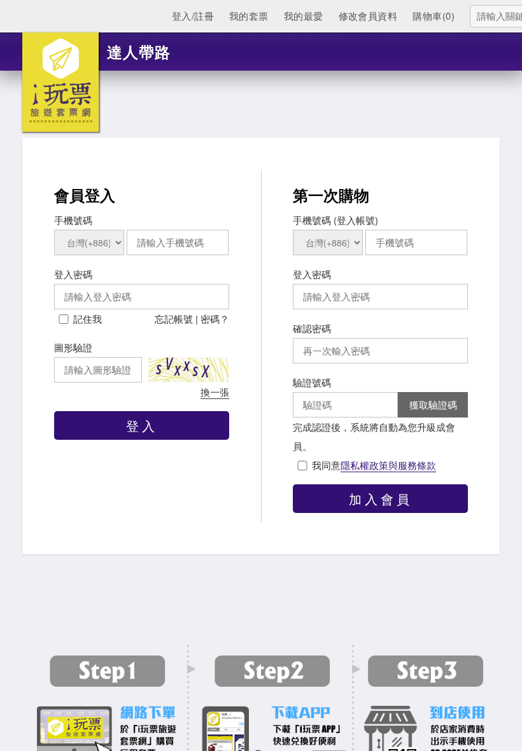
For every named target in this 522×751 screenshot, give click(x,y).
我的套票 (249, 15)
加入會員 (381, 498)
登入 (142, 425)
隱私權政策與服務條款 (388, 465)
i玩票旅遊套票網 (60, 82)
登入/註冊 (193, 15)
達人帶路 (139, 51)
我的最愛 (303, 15)
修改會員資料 (368, 15)
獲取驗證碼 (433, 404)
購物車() (434, 15)
